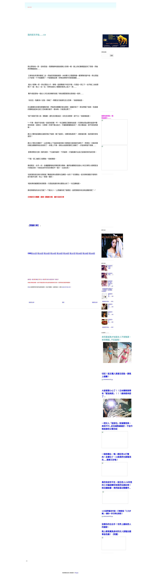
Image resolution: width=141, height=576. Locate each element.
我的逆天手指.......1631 (107, 301)
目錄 (29, 253)
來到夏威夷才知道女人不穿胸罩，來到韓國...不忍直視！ (107, 290)
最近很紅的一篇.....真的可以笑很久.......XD (110, 283)
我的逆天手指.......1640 (107, 327)
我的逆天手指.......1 (110, 274)
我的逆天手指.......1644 (110, 306)
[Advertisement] (70, 20)
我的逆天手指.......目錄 (110, 267)
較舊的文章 (94, 302)
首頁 (63, 302)
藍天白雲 (30, 7)
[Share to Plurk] (31, 291)
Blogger (76, 572)
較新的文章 (31, 302)
